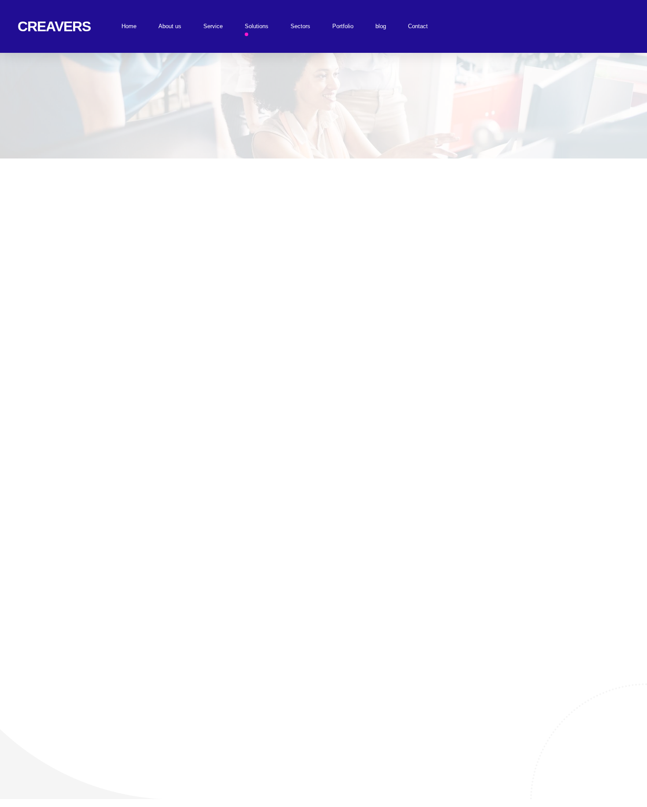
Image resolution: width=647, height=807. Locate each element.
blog (380, 26)
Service (213, 26)
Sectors (300, 26)
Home (128, 26)
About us (169, 26)
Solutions (256, 26)
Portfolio (342, 26)
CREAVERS (54, 26)
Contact (418, 26)
